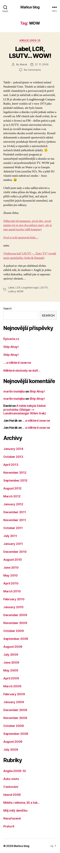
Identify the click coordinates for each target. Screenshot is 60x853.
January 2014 (13, 449)
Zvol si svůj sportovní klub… (20, 237)
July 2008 (10, 749)
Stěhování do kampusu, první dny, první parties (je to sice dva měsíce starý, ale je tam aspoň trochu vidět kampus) (27, 225)
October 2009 (13, 631)
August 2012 (12, 488)
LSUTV (44, 287)
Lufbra (12, 291)
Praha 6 (8, 826)
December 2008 (15, 710)
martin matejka (14, 391)
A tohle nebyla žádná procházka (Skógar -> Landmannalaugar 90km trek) (24, 409)
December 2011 (14, 512)
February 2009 (14, 694)
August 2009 (12, 646)
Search (7, 308)
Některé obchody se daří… (21, 370)
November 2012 (14, 472)
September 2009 (15, 639)
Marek (23, 64)
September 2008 (15, 733)
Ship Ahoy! (11, 347)
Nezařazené (12, 818)
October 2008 (13, 726)
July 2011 (10, 536)
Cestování (10, 787)
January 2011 (13, 544)
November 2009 (15, 623)
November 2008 (15, 718)
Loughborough (29, 287)
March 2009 (12, 686)
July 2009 (10, 654)
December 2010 (15, 551)
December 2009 (15, 615)
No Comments (32, 69)
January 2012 (13, 504)
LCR (18, 287)
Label (11, 287)
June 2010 (11, 567)
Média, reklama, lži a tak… (21, 802)
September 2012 (15, 480)
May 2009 (10, 670)
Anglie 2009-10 (30, 40)
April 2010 (10, 583)
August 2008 (12, 741)
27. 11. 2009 (41, 64)
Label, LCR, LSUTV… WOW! (30, 52)
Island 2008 (12, 794)
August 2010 (12, 559)
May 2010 (10, 575)
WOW (20, 291)
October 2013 (13, 456)
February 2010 (13, 599)
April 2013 (10, 464)
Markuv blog (30, 7)
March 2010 (12, 591)
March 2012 (11, 496)
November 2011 (14, 520)
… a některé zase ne (17, 362)
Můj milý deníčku (15, 810)
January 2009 (13, 702)
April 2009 (11, 678)
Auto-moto (11, 779)
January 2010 (13, 607)
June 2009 (11, 662)
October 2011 (13, 528)
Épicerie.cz (11, 339)
